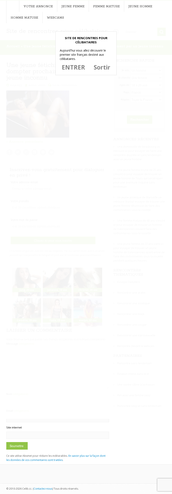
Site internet (14, 427)
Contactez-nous (43, 488)
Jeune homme (140, 6)
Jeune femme (73, 6)
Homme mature (24, 18)
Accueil (12, 6)
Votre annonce (38, 6)
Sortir (102, 67)
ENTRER (73, 67)
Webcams (55, 18)
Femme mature (106, 6)
